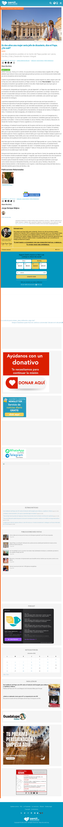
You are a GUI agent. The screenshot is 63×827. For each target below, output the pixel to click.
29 (31, 671)
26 (7, 671)
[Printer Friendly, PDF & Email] (6, 70)
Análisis (3, 8)
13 (15, 665)
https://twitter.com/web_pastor (22, 223)
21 (23, 668)
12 (7, 665)
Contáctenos (34, 809)
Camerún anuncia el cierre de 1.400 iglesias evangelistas (22, 566)
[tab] (24, 772)
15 (31, 665)
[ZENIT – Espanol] (17, 3)
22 (31, 668)
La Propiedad (26, 806)
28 (23, 671)
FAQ (21, 806)
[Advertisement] (31, 308)
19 (7, 668)
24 (47, 668)
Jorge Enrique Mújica (23, 60)
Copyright (27, 809)
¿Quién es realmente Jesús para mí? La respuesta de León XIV (20, 696)
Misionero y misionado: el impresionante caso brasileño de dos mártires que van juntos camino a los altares (33, 559)
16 (39, 665)
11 (55, 662)
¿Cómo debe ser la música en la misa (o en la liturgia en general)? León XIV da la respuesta (31, 535)
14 (23, 665)
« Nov (4, 674)
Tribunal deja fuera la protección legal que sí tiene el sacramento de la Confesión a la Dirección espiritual (28, 516)
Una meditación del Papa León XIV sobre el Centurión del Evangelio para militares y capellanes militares (27, 511)
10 (47, 662)
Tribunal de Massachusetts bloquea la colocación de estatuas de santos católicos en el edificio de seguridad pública (31, 518)
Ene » (7, 674)
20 (15, 668)
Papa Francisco (18, 8)
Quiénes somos (14, 806)
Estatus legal (48, 806)
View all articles (6, 217)
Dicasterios (9, 8)
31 (47, 671)
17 (47, 665)
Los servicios (35, 806)
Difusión (42, 806)
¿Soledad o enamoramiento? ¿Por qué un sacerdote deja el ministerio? (20, 513)
